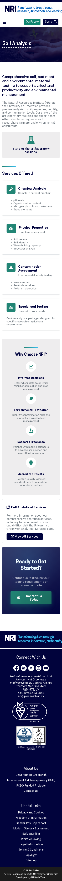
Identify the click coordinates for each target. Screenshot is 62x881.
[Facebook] (16, 668)
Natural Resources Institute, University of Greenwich (31, 874)
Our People (32, 21)
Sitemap (31, 860)
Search (49, 21)
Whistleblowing (31, 839)
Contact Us (31, 790)
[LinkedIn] (24, 668)
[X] (31, 668)
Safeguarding (31, 833)
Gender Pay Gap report (31, 823)
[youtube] (46, 668)
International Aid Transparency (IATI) (31, 780)
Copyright (31, 855)
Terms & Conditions (31, 849)
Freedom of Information (31, 817)
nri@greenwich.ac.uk (31, 696)
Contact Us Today (34, 597)
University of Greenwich (31, 774)
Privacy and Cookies (31, 812)
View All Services (26, 536)
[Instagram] (38, 668)
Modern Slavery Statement (31, 828)
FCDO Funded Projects (31, 785)
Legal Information (31, 844)
